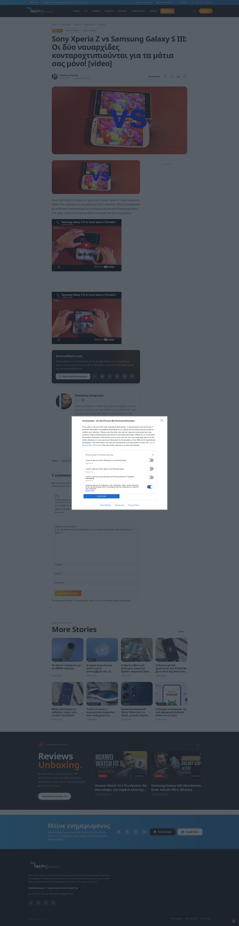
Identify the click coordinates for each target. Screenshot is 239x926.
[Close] (162, 421)
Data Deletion (105, 505)
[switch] (150, 460)
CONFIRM (101, 496)
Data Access (119, 505)
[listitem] (119, 454)
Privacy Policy (133, 505)
